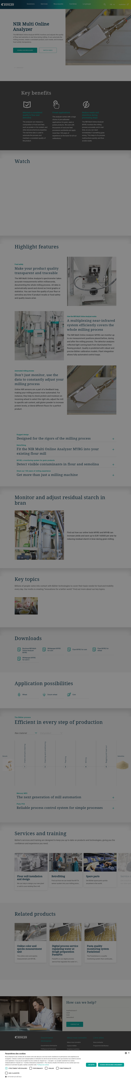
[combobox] (126, 1053)
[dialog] (65, 1064)
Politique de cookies (43, 1065)
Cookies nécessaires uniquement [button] (111, 1065)
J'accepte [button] (91, 1065)
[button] (44, 1076)
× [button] (128, 1053)
